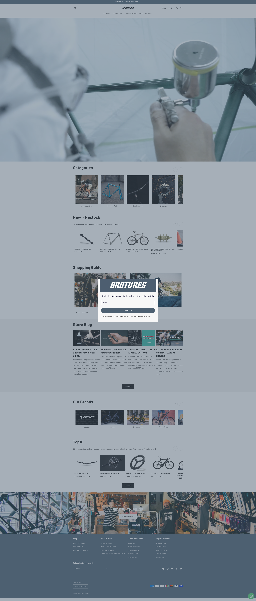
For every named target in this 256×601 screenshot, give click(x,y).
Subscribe (128, 310)
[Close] (155, 281)
